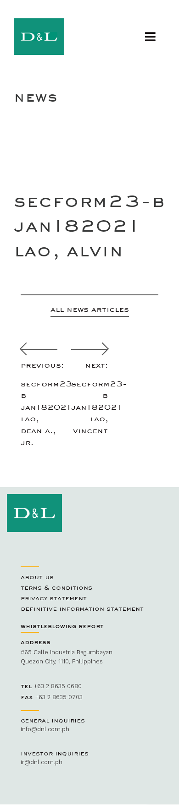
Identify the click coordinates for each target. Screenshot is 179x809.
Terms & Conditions (56, 587)
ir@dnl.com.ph (41, 762)
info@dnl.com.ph (45, 729)
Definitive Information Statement (82, 608)
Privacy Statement (54, 598)
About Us (37, 577)
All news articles (89, 309)
